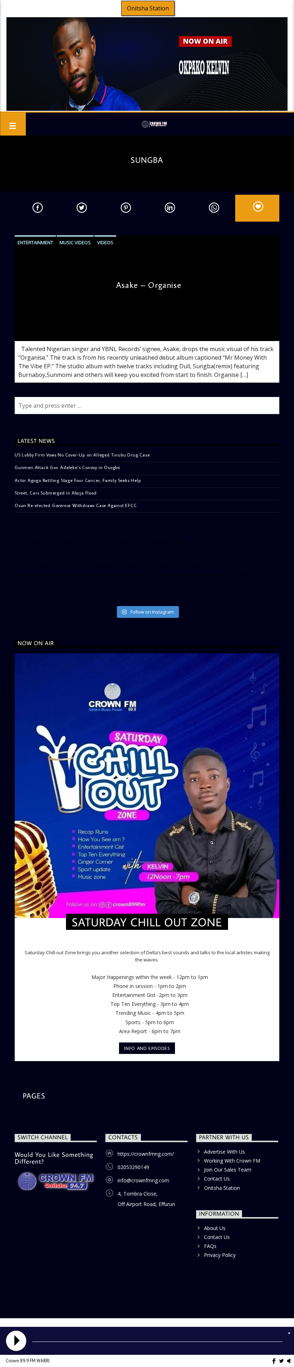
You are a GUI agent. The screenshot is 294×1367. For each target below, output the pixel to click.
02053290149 (133, 1167)
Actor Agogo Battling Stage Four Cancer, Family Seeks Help (78, 480)
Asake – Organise (149, 285)
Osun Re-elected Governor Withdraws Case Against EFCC (76, 505)
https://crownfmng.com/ (146, 1153)
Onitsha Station (148, 8)
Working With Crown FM (232, 1160)
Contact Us (217, 1178)
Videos (105, 242)
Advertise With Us (224, 1151)
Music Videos (75, 242)
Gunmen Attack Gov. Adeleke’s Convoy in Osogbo (67, 467)
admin (27, 329)
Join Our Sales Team (227, 1169)
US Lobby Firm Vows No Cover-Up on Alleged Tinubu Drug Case (82, 455)
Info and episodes (147, 1048)
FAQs (210, 1246)
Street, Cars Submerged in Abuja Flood (56, 493)
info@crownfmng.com (143, 1180)
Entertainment (35, 242)
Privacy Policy (220, 1255)
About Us (215, 1228)
